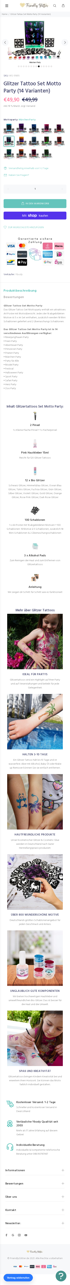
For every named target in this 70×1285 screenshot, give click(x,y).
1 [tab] (19, 66)
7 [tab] (34, 66)
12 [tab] (46, 66)
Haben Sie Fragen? (19, 175)
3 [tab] (24, 66)
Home (4, 14)
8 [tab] (36, 66)
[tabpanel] (35, 40)
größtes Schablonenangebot (41, 920)
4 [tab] (26, 66)
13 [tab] (49, 66)
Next (64, 42)
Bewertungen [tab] (14, 297)
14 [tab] (51, 66)
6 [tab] (31, 66)
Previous (5, 42)
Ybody (19, 274)
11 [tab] (44, 66)
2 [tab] (21, 66)
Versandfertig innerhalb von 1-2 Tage (28, 168)
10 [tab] (41, 66)
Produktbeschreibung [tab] (20, 290)
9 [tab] (39, 66)
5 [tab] (29, 66)
